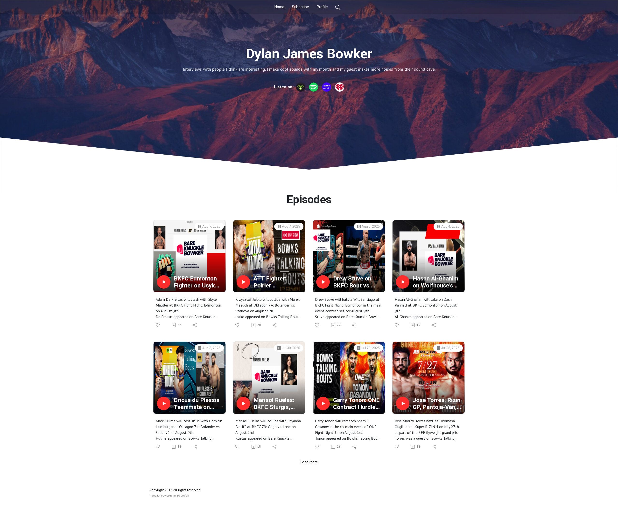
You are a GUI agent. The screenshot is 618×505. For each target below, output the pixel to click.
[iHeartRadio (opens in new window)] (339, 87)
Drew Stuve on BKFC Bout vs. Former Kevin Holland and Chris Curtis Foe (356, 282)
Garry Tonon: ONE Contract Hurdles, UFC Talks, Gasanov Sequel (356, 404)
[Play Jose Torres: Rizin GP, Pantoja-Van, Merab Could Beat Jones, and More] (402, 403)
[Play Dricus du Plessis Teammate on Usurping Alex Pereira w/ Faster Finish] (163, 403)
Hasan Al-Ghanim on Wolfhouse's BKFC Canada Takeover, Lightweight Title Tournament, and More (435, 282)
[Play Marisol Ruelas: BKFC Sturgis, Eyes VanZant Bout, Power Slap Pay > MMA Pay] (243, 403)
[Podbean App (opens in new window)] (300, 87)
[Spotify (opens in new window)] (313, 87)
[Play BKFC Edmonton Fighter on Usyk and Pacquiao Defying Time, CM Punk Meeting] (163, 282)
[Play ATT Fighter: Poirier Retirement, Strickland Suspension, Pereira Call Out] (243, 282)
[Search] (337, 7)
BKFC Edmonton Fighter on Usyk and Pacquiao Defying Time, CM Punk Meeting (197, 282)
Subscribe (300, 7)
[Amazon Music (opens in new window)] (326, 87)
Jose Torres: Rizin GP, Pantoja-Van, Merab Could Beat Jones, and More (436, 404)
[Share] (195, 325)
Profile (322, 7)
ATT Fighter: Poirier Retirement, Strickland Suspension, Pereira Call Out (274, 282)
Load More (309, 461)
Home (279, 7)
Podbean (183, 495)
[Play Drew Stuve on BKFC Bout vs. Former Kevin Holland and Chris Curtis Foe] (323, 282)
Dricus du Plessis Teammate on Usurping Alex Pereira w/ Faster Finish (196, 404)
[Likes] (158, 325)
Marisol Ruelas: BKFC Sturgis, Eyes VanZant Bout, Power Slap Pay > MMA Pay (276, 404)
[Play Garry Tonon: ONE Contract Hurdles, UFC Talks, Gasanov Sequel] (323, 403)
